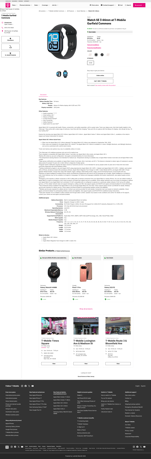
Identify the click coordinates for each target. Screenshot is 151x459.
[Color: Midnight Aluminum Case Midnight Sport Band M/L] (96, 54)
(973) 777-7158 (112, 351)
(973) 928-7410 (80, 351)
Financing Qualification (94, 48)
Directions (10, 39)
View (53, 363)
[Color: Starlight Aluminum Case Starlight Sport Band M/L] (108, 54)
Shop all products (86, 309)
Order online (100, 75)
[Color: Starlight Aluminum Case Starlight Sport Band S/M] (90, 54)
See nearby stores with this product (105, 85)
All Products (70, 11)
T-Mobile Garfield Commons (56, 11)
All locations (42, 11)
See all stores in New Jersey (86, 376)
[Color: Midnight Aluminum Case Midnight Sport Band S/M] (102, 54)
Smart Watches (81, 11)
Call (10, 46)
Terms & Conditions (93, 45)
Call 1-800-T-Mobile (100, 81)
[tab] (43, 94)
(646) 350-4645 (48, 353)
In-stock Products (10, 54)
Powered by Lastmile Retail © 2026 (75, 456)
